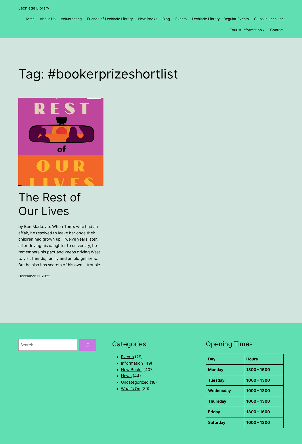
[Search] (87, 345)
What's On (130, 388)
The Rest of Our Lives (49, 204)
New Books (131, 369)
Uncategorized (135, 382)
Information (132, 363)
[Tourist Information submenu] (264, 30)
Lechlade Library (33, 8)
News (126, 375)
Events (127, 356)
